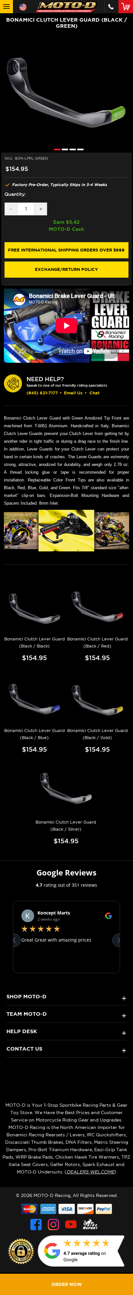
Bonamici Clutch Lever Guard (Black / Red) (97, 642)
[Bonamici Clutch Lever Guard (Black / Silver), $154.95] (66, 790)
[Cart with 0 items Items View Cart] (127, 6)
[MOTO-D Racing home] (66, 6)
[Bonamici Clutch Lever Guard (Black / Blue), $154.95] (34, 698)
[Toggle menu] (6, 6)
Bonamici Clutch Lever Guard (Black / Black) (34, 642)
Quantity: (15, 194)
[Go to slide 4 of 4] (79, 149)
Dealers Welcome (90, 1171)
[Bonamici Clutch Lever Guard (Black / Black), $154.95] (34, 607)
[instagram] (53, 1224)
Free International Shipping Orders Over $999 (66, 249)
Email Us (73, 392)
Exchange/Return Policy (66, 269)
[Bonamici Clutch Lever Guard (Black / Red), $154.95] (97, 607)
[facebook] (36, 1224)
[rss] (90, 1224)
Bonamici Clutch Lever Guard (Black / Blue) (34, 734)
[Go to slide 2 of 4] (63, 149)
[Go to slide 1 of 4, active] (55, 149)
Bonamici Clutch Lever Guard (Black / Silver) (66, 826)
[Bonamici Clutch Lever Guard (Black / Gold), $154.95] (97, 698)
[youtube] (71, 1224)
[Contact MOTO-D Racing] (111, 6)
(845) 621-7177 (42, 392)
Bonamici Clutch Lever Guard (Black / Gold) (97, 734)
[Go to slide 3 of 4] (71, 149)
